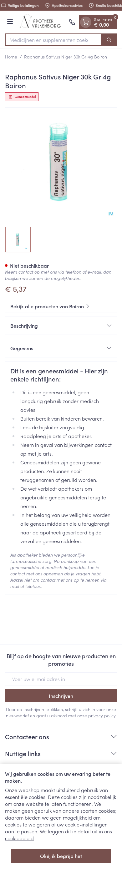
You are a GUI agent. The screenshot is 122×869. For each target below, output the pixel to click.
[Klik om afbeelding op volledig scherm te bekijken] (61, 163)
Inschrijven (61, 695)
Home (11, 56)
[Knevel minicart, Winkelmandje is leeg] (85, 22)
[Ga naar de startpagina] (42, 22)
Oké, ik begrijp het (61, 855)
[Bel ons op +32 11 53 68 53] (72, 22)
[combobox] (53, 39)
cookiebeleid (19, 838)
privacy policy (101, 715)
